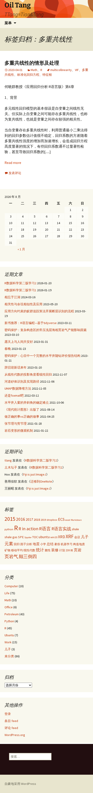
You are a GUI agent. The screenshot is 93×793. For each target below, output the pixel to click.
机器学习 (66, 544)
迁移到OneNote (41, 481)
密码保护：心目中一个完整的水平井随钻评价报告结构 (42, 356)
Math (34, 70)
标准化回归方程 (28, 75)
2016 (20, 519)
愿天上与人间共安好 (19, 342)
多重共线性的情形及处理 (32, 63)
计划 (62, 550)
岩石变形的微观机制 (19, 430)
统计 (40, 549)
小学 (43, 544)
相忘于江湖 (12, 297)
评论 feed (11, 728)
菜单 (8, 23)
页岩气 (11, 556)
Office (9, 607)
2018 (37, 520)
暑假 (57, 544)
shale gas (11, 537)
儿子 (84, 536)
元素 (9, 543)
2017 (29, 519)
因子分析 (26, 544)
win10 (53, 537)
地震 (36, 544)
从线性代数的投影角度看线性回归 (28, 374)
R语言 (45, 528)
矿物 (7, 550)
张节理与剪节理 (16, 423)
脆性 (48, 550)
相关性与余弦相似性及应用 (23, 304)
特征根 (47, 75)
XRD (61, 536)
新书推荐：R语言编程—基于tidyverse (31, 323)
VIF (77, 70)
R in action (28, 528)
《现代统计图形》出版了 (22, 409)
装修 (54, 550)
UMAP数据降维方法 (18, 388)
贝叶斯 (69, 550)
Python (9, 621)
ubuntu (44, 537)
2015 (10, 518)
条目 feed (11, 721)
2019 (43, 519)
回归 (17, 544)
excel (67, 519)
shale (75, 529)
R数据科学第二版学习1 (20, 290)
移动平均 (17, 550)
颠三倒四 (28, 556)
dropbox (52, 519)
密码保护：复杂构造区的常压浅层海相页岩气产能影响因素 (46, 330)
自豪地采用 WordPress (20, 784)
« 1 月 (21, 249)
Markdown (76, 519)
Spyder (28, 537)
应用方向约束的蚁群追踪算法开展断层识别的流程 (39, 311)
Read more (13, 162)
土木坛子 (11, 467)
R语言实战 (61, 528)
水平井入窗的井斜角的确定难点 (27, 402)
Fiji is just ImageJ (34, 474)
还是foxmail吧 (14, 395)
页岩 (77, 549)
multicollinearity (61, 70)
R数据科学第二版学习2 (20, 283)
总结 (50, 544)
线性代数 (29, 550)
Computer (11, 586)
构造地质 (79, 544)
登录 (8, 714)
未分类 (9, 656)
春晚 (8, 349)
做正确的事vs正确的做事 (22, 416)
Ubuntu (9, 635)
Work (8, 642)
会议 (77, 537)
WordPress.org (15, 735)
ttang (8, 460)
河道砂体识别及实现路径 (22, 381)
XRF (70, 536)
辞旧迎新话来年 (16, 367)
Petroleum (12, 614)
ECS (61, 519)
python (9, 529)
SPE (21, 537)
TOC (35, 537)
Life (7, 593)
